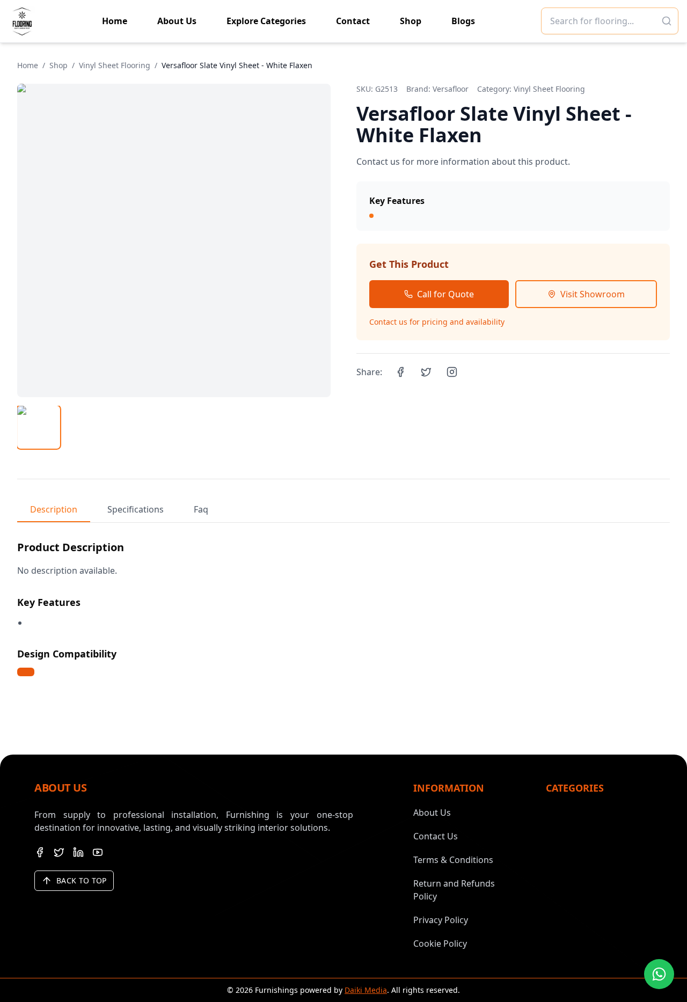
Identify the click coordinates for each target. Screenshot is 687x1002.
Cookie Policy (440, 943)
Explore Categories (266, 21)
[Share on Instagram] (452, 372)
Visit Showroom (592, 294)
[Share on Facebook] (400, 372)
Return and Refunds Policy (454, 889)
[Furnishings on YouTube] (97, 852)
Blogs (463, 21)
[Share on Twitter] (426, 372)
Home (114, 21)
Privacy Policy (440, 920)
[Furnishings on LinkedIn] (78, 852)
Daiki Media (366, 990)
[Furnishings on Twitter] (59, 852)
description (53, 509)
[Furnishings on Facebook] (39, 852)
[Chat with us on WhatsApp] (659, 974)
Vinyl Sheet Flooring (114, 65)
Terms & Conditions (453, 860)
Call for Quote (445, 294)
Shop (410, 21)
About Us (176, 21)
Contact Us (435, 836)
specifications (135, 509)
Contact (353, 21)
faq (201, 509)
